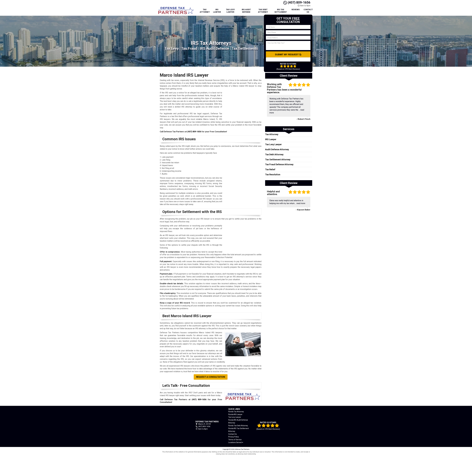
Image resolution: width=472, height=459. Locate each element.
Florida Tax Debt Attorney (238, 426)
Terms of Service (235, 440)
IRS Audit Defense (246, 10)
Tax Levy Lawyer (230, 10)
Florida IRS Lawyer (235, 414)
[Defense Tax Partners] (174, 425)
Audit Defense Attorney (277, 149)
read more (300, 203)
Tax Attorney (205, 10)
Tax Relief (270, 169)
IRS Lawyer (217, 10)
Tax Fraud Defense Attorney (279, 164)
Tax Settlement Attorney (277, 159)
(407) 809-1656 (298, 2)
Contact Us (308, 10)
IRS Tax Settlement (280, 10)
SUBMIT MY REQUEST (287, 54)
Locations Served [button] (235, 442)
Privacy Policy (233, 437)
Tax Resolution (272, 174)
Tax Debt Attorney (263, 10)
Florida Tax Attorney (236, 412)
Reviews (296, 9)
